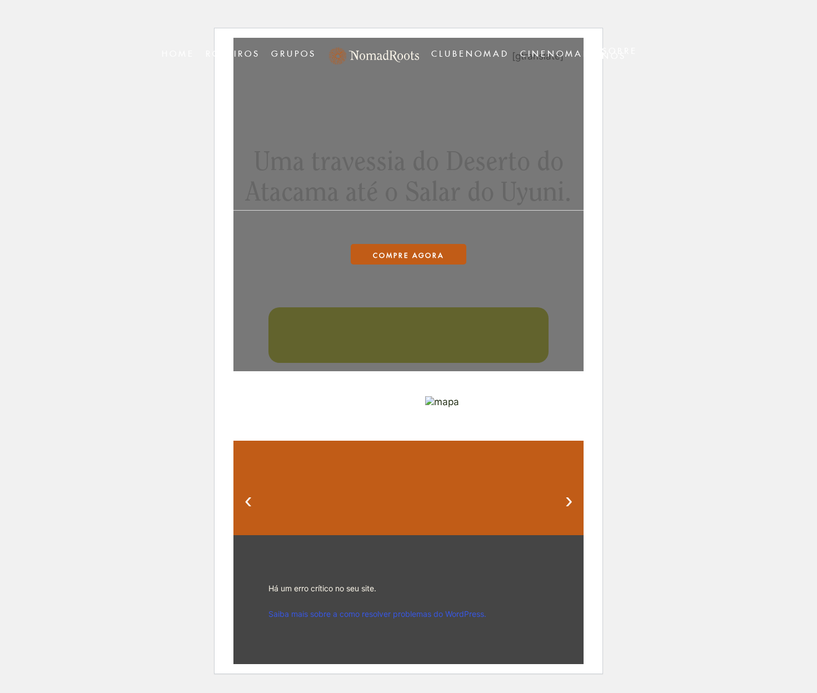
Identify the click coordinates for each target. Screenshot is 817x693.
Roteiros (233, 51)
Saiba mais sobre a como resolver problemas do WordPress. (377, 614)
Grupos (293, 51)
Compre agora (408, 254)
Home (178, 51)
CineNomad (555, 51)
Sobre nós (619, 52)
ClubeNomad (470, 51)
